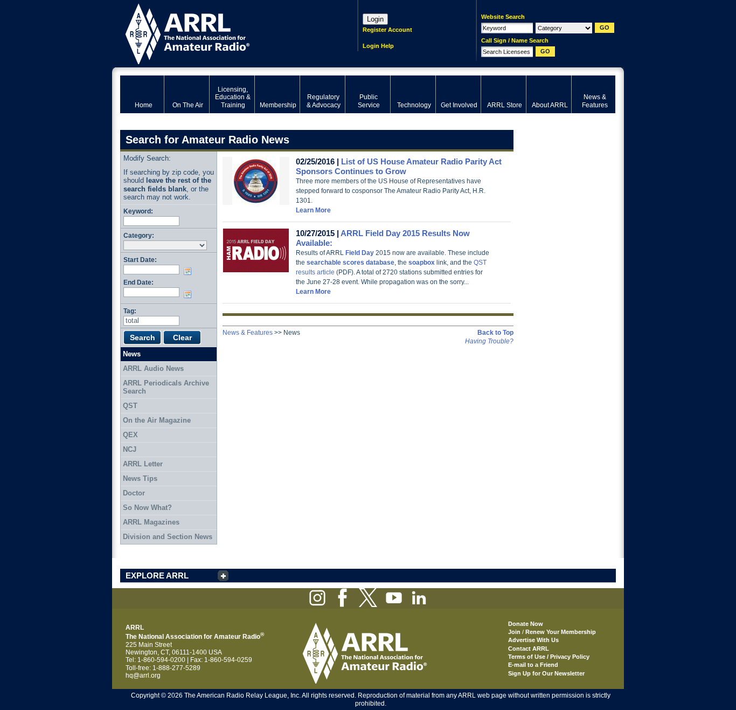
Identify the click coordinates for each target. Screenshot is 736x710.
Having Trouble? (489, 341)
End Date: (138, 282)
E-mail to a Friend (533, 664)
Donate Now (525, 624)
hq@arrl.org (143, 675)
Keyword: (138, 211)
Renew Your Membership (560, 632)
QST (130, 406)
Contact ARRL (528, 648)
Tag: (129, 310)
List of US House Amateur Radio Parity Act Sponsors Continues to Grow (399, 166)
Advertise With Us (533, 640)
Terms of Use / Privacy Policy (548, 656)
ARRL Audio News (153, 368)
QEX (130, 435)
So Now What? (147, 508)
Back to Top (495, 332)
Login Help (378, 46)
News (132, 354)
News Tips (140, 478)
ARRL (224, 32)
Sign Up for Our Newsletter (546, 673)
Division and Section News (167, 537)
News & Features (248, 332)
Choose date (189, 271)
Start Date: (140, 259)
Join (514, 632)
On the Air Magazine (157, 420)
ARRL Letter (143, 464)
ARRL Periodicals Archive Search (166, 387)
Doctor (134, 493)
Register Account (387, 29)
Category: (138, 235)
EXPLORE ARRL (157, 575)
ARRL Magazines (151, 522)
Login (375, 19)
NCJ (129, 449)
